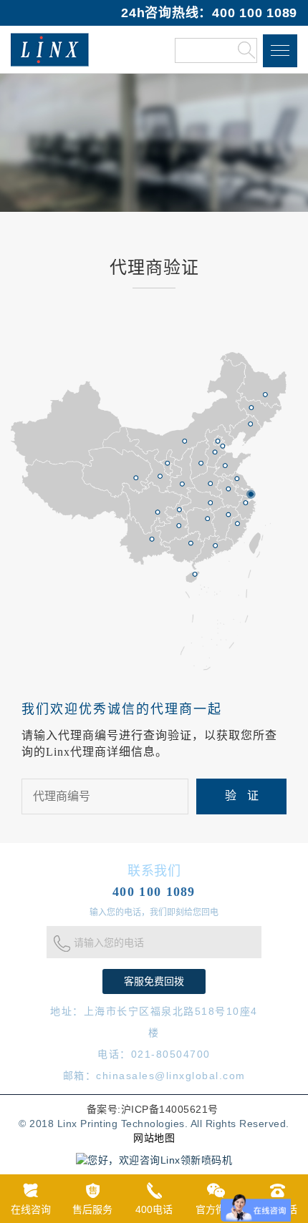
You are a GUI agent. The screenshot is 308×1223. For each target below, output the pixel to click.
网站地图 (154, 1138)
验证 (247, 795)
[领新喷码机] (50, 49)
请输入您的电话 (109, 943)
